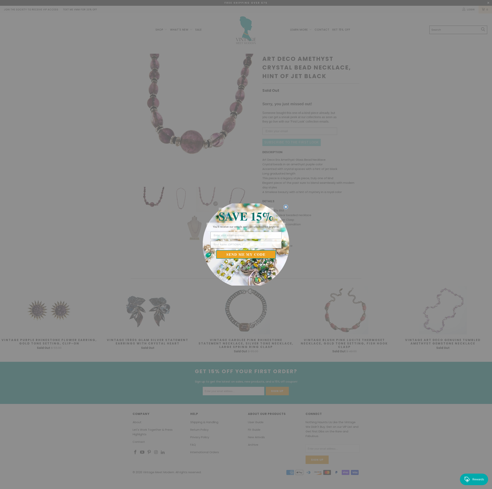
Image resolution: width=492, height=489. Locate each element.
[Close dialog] (286, 207)
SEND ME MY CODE (246, 254)
